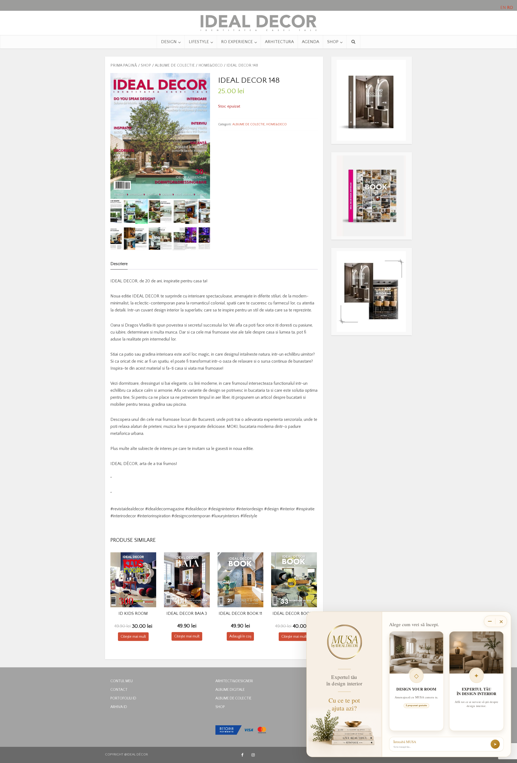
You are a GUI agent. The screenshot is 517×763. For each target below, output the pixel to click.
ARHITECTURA (279, 41)
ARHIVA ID (118, 707)
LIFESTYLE (199, 41)
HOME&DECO (210, 65)
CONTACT (119, 690)
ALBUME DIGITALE (230, 690)
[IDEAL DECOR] (258, 21)
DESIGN (169, 41)
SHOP (332, 41)
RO (510, 7)
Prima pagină (123, 65)
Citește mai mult (133, 636)
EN (503, 7)
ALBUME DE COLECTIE (175, 65)
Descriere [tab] (119, 263)
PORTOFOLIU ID (123, 698)
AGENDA (310, 41)
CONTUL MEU (121, 681)
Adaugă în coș (240, 636)
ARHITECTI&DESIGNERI (234, 681)
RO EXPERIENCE (237, 41)
